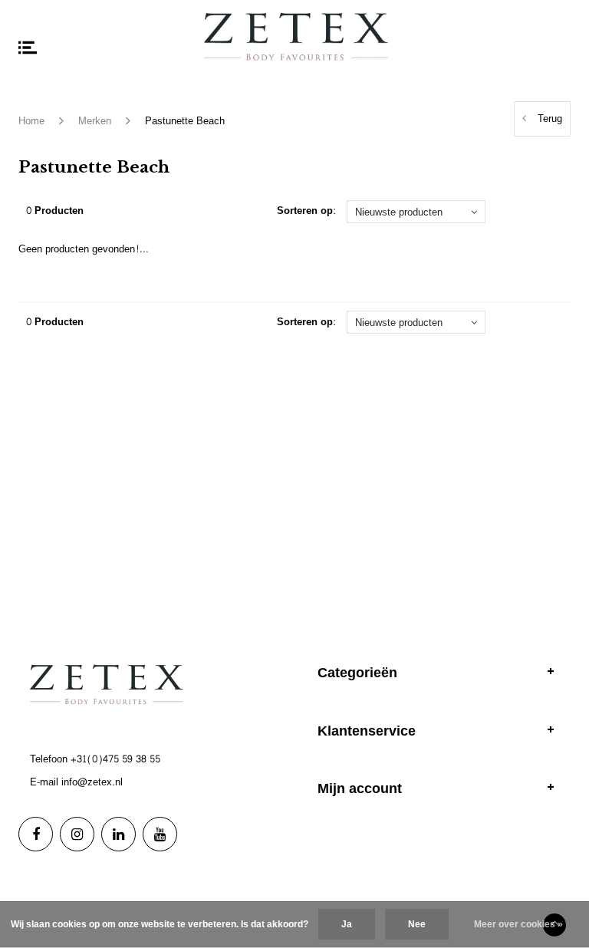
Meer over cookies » (518, 924)
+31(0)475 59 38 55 (115, 759)
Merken (94, 121)
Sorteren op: (306, 211)
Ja (346, 924)
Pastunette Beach (185, 121)
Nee (417, 924)
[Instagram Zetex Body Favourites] (77, 834)
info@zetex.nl (92, 782)
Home (31, 121)
